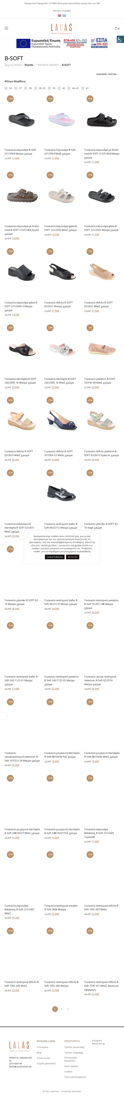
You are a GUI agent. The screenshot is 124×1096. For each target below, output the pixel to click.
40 (63, 88)
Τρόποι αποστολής (74, 1047)
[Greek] (64, 15)
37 (20, 88)
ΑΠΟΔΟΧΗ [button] (72, 557)
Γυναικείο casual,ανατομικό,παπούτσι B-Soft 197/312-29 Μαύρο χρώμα (22, 756)
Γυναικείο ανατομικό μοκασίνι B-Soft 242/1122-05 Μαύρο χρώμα (61, 680)
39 (53, 88)
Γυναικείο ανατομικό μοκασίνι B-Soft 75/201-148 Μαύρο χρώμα (101, 604)
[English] (60, 15)
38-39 (42, 88)
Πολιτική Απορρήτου (75, 1076)
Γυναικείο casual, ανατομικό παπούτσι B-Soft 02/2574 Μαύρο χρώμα (100, 680)
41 (87, 88)
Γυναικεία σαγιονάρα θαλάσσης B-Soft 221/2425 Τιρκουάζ (99, 833)
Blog (39, 1052)
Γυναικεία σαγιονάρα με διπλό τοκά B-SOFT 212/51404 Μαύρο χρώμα (101, 153)
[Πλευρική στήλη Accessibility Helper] (120, 39)
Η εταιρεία (42, 1047)
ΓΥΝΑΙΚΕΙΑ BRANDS (47, 65)
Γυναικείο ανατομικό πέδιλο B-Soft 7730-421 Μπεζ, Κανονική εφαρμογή (101, 985)
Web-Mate (76, 1091)
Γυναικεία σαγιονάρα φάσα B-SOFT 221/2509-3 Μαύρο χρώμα (21, 306)
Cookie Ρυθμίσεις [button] (55, 557)
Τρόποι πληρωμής (73, 1052)
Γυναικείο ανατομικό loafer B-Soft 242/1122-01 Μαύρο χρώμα (21, 680)
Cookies (68, 1071)
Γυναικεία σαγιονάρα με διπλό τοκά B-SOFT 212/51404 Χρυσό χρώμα (22, 230)
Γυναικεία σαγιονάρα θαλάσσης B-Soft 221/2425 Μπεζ (19, 909)
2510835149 (54, 3)
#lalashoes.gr (98, 1043)
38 (30, 88)
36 (10, 88)
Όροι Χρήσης (71, 1066)
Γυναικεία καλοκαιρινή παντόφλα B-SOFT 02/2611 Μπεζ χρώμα (19, 527)
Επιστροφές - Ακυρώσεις (71, 1059)
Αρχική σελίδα (13, 65)
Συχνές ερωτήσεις (46, 1063)
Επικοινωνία (43, 1057)
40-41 (75, 88)
